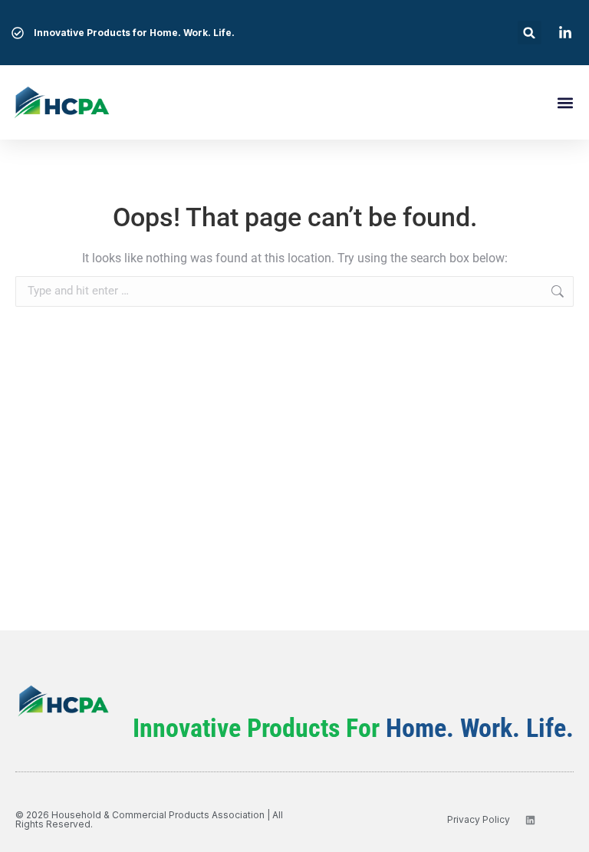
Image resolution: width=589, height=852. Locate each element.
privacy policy (478, 819)
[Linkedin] (530, 820)
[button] (529, 32)
